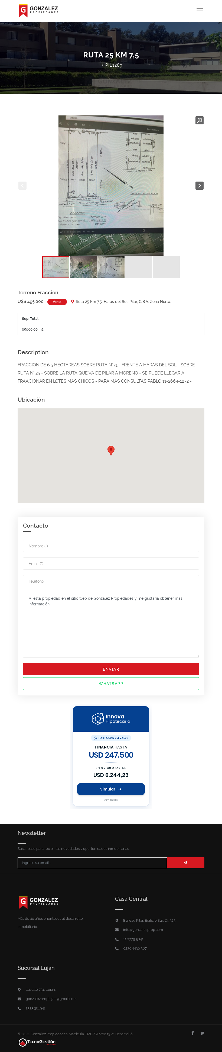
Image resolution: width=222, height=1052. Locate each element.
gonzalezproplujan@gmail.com (51, 999)
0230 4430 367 (135, 948)
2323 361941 (35, 1008)
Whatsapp (111, 684)
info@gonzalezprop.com (143, 930)
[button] (199, 120)
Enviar (111, 669)
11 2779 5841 (133, 939)
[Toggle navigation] (199, 11)
